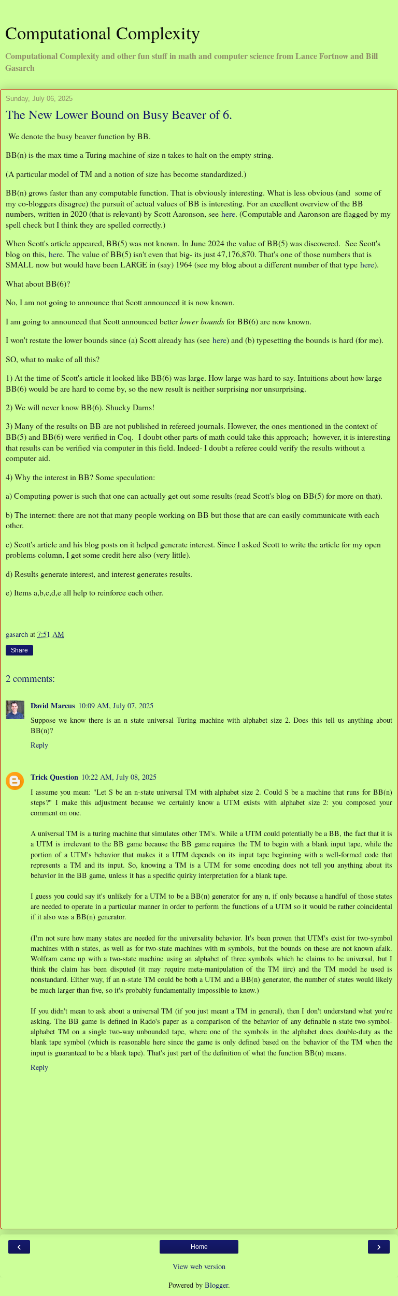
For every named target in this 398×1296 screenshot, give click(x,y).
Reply (39, 745)
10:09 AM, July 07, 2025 (115, 705)
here (228, 213)
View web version (199, 1266)
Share (19, 650)
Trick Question (54, 776)
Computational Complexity (102, 32)
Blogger (216, 1285)
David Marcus (53, 705)
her (54, 253)
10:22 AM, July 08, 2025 (119, 777)
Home (199, 1246)
